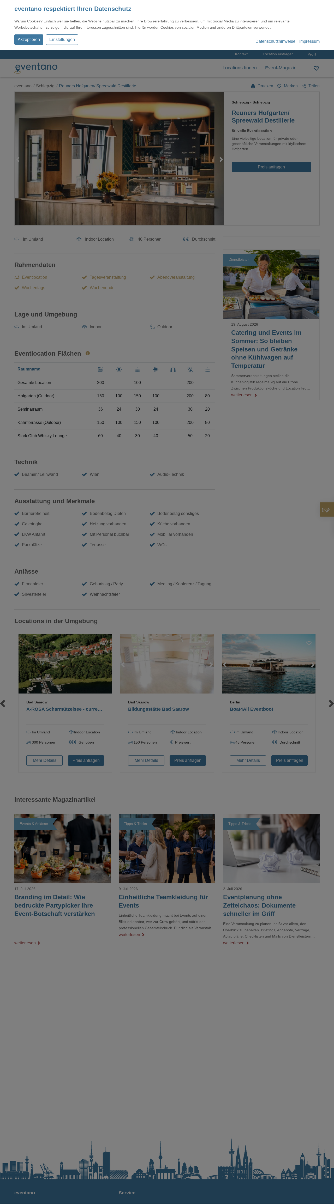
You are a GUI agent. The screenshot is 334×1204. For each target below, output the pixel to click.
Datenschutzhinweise (275, 41)
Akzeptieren (29, 39)
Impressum (309, 41)
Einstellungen (62, 39)
